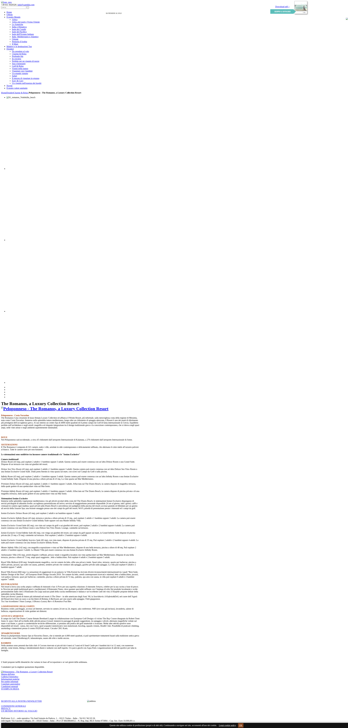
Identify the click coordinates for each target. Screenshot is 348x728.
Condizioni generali (9, 686)
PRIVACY (6, 708)
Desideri (10, 93)
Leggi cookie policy (227, 725)
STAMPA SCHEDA (10, 689)
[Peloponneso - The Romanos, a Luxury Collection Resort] (54, 408)
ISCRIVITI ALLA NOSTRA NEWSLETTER (21, 701)
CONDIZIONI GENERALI (13, 706)
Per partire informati (9, 681)
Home (3, 93)
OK (240, 725)
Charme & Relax (21, 93)
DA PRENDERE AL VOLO (114, 13)
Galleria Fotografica (9, 676)
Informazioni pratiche (10, 679)
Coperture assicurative (10, 684)
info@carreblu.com (26, 5)
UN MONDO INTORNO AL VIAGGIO (19, 711)
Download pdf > (282, 6)
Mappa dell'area (8, 674)
